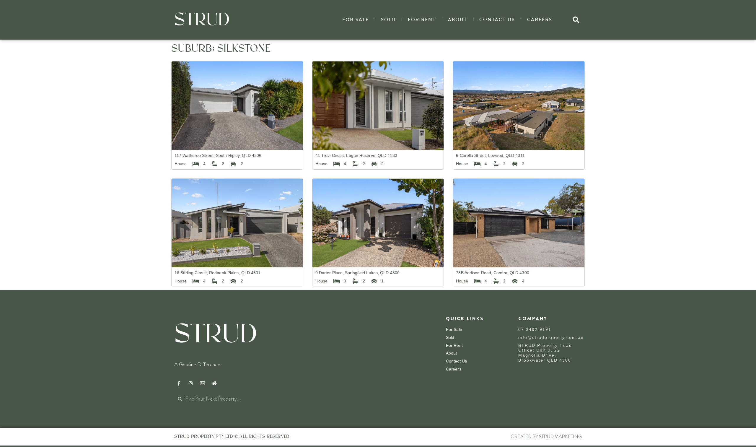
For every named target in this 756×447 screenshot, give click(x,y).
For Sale (355, 19)
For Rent (422, 19)
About (457, 19)
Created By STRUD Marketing (546, 436)
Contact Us (497, 19)
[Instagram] (190, 383)
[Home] (214, 383)
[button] (576, 20)
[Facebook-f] (178, 383)
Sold (388, 19)
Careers (539, 19)
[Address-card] (202, 383)
